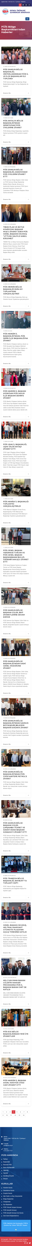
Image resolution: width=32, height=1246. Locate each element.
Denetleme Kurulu (8, 1190)
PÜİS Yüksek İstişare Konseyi (12, 1207)
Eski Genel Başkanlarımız (11, 1216)
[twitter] (23, 5)
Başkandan (6, 1162)
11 (11, 1115)
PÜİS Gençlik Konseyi (10, 1210)
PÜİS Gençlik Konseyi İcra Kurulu (13, 1213)
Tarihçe (5, 1159)
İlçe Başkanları (7, 1204)
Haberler (6, 1170)
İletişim (5, 1179)
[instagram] (26, 5)
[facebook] (29, 5)
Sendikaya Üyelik (8, 1176)
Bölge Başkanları (8, 1199)
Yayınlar (5, 1173)
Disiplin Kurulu (7, 1193)
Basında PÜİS (7, 1164)
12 (15, 1115)
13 (19, 1115)
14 (23, 1115)
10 (7, 1115)
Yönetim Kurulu (7, 1188)
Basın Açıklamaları (8, 1167)
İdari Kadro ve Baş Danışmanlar (13, 1196)
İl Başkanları (7, 1202)
